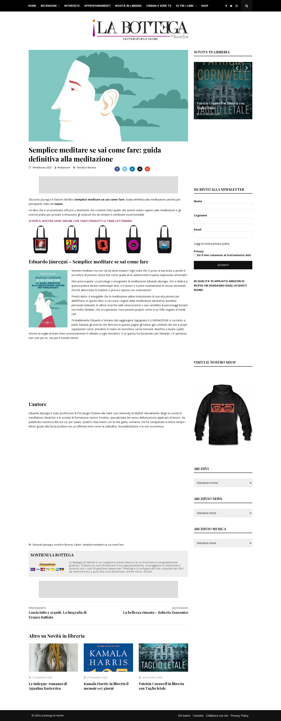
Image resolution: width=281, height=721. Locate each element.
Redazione (64, 167)
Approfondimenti (97, 5)
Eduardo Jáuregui (43, 544)
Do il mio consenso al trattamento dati (223, 255)
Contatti (198, 715)
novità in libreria (63, 544)
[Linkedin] (132, 168)
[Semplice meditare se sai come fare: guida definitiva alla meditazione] (108, 140)
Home (32, 5)
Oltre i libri (184, 5)
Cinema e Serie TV (158, 5)
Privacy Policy (240, 715)
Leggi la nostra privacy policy (211, 243)
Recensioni (49, 5)
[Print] (139, 168)
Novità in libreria (128, 5)
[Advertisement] (108, 184)
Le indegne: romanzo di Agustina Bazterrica (48, 685)
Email (198, 229)
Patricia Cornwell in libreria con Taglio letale (161, 685)
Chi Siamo (184, 715)
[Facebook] (226, 6)
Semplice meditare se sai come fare (103, 544)
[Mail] (147, 168)
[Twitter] (231, 6)
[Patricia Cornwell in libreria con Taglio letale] (163, 670)
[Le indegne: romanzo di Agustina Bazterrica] (53, 670)
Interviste (72, 5)
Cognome (201, 215)
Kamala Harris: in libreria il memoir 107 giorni (106, 685)
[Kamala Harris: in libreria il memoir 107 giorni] (108, 670)
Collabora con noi (217, 715)
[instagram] (237, 6)
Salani (77, 544)
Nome (198, 201)
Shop (204, 5)
